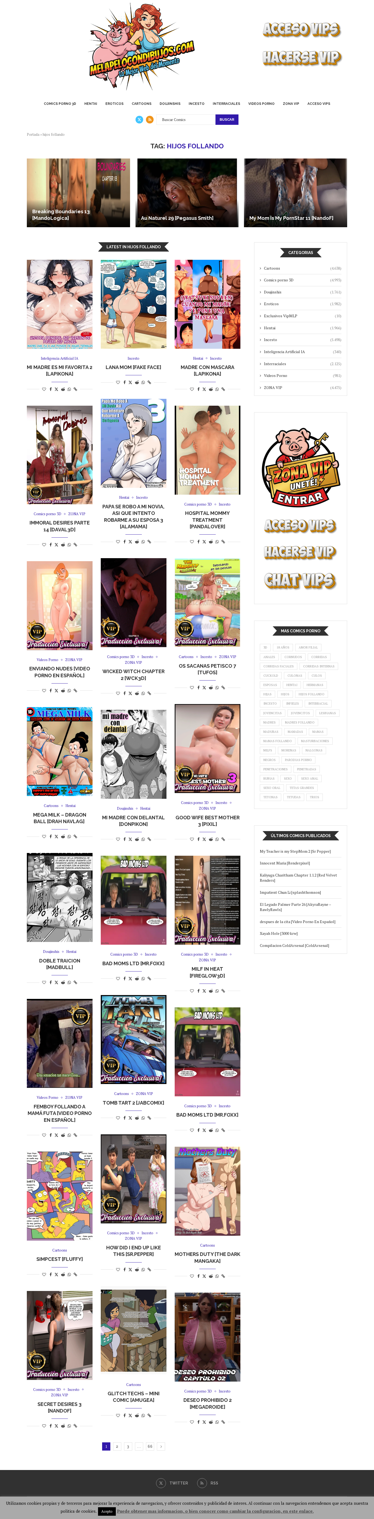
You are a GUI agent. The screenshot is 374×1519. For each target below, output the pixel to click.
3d (265, 647)
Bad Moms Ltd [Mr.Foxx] (133, 963)
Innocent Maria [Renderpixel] (285, 863)
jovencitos (300, 713)
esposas (270, 685)
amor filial (308, 647)
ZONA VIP (291, 104)
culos (317, 676)
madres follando (300, 722)
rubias (269, 778)
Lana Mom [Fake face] (133, 367)
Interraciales (226, 104)
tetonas (270, 797)
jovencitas (272, 713)
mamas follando (277, 741)
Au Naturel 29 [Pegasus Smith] (177, 218)
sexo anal (309, 778)
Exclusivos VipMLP (302, 315)
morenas (288, 750)
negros (269, 760)
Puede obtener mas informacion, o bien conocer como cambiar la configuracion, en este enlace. (215, 1511)
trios (314, 797)
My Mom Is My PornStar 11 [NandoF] (291, 218)
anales (269, 657)
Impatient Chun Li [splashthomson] (290, 892)
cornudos (293, 657)
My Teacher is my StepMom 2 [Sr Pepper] (295, 851)
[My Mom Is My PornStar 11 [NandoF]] (295, 192)
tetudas (294, 797)
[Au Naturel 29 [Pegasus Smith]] (187, 192)
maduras (270, 732)
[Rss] (150, 119)
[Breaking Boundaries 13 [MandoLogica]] (78, 192)
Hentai (90, 104)
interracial (318, 703)
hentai (291, 685)
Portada (33, 134)
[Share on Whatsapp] (69, 389)
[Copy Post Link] (75, 389)
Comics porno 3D (60, 104)
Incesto (197, 104)
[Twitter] (139, 119)
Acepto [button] (107, 1511)
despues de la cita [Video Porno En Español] (297, 921)
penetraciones (275, 769)
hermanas (315, 685)
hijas (267, 694)
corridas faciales (278, 666)
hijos (285, 694)
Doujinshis (170, 104)
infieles (292, 703)
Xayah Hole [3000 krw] (279, 933)
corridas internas (319, 666)
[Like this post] (44, 389)
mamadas (295, 732)
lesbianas (327, 713)
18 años (283, 647)
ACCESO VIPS (318, 104)
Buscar (227, 119)
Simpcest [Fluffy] (59, 1259)
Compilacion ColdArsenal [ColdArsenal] (294, 945)
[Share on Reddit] (63, 389)
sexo (288, 778)
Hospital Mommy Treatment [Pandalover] (207, 519)
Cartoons (141, 104)
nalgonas (314, 750)
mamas (318, 732)
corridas (319, 657)
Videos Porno (261, 104)
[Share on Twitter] (56, 389)
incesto (270, 703)
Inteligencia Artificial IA (302, 351)
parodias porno (298, 760)
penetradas (306, 769)
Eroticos (114, 104)
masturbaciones (315, 741)
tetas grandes (302, 788)
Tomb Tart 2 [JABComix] (133, 1103)
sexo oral (271, 788)
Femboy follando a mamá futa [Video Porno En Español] (60, 1113)
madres (269, 722)
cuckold (270, 676)
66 (150, 1446)
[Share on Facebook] (51, 389)
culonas (294, 676)
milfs (267, 750)
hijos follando (311, 694)
